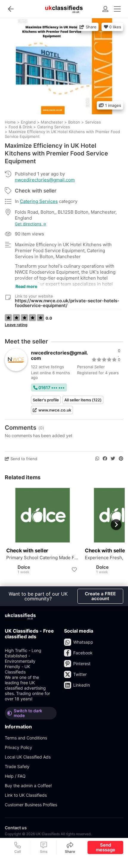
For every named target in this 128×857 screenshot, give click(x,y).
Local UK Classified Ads (28, 756)
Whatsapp (83, 642)
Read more (26, 286)
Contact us (16, 827)
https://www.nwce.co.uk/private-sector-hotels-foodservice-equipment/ (67, 303)
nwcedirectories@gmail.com (45, 180)
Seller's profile (46, 399)
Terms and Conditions (26, 737)
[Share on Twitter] (113, 458)
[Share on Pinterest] (121, 458)
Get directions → (30, 224)
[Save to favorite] (74, 569)
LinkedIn (81, 685)
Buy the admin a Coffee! (28, 785)
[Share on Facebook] (105, 458)
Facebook (83, 652)
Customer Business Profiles (31, 804)
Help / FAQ (15, 776)
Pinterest (81, 663)
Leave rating (16, 324)
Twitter (80, 674)
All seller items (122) (83, 399)
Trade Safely (17, 766)
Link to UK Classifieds (26, 795)
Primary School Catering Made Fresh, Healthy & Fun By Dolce (42, 557)
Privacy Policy (18, 747)
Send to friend (23, 458)
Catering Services (39, 201)
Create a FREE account (100, 596)
